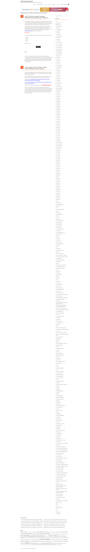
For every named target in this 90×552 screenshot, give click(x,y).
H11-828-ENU (58, 31)
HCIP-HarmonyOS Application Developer (62, 309)
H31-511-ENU (58, 152)
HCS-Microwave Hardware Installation (62, 443)
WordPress (34, 548)
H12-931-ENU (58, 70)
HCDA (57, 201)
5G (56, 21)
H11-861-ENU (58, 37)
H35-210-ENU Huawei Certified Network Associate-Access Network (36, 17)
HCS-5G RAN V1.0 (58, 435)
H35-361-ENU (58, 170)
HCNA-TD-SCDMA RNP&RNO (60, 361)
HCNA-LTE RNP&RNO (59, 353)
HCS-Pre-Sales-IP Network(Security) (61, 451)
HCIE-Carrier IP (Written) (60, 250)
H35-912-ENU (58, 197)
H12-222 (63, 532)
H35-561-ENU (58, 189)
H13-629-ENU (58, 91)
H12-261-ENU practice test (63, 534)
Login (58, 4)
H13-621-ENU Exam (59, 86)
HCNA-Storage (58, 359)
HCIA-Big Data (58, 219)
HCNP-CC (57, 379)
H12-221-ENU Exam (59, 45)
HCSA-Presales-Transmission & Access (62, 472)
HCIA (57, 207)
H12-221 (47, 532)
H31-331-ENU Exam (59, 145)
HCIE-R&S (57, 269)
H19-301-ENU (58, 98)
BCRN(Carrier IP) (58, 24)
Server (57, 505)
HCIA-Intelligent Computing (60, 232)
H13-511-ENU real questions (64, 537)
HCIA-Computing (58, 225)
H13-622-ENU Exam (59, 88)
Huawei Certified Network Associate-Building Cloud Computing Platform (44, 544)
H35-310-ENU (58, 163)
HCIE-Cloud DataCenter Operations (61, 255)
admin (27, 56)
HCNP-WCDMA (58, 413)
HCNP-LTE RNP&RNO (59, 395)
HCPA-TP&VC (58, 428)
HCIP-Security (58, 317)
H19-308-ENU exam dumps (46, 541)
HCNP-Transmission (59, 407)
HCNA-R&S (57, 356)
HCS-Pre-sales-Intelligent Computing (61, 448)
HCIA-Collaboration (59, 224)
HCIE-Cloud (58, 251)
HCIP (57, 279)
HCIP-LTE (57, 314)
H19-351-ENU (58, 121)
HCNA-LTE (57, 351)
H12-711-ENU (58, 62)
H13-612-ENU (58, 85)
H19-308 (34, 541)
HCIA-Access (58, 215)
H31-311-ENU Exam (59, 142)
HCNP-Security (58, 402)
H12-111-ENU (58, 40)
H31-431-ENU (58, 150)
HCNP (57, 369)
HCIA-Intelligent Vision (59, 233)
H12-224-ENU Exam (59, 50)
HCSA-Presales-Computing (60, 462)
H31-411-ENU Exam (59, 147)
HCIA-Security (58, 238)
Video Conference (59, 544)
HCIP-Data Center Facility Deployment (62, 297)
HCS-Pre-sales (58, 444)
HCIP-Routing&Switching (60, 316)
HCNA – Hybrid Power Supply (60, 327)
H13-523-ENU (58, 78)
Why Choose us (64, 4)
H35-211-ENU (58, 160)
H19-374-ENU (58, 122)
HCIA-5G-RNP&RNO (59, 214)
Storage (57, 508)
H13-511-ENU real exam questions (53, 537)
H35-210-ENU (36, 56)
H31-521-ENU (58, 153)
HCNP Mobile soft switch (60, 371)
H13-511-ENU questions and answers (39, 537)
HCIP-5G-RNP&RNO (59, 284)
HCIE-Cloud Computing (59, 253)
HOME (34, 4)
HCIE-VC (57, 276)
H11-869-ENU (58, 39)
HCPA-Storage (58, 426)
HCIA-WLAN (58, 245)
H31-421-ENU (58, 148)
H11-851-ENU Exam (59, 36)
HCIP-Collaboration (59, 296)
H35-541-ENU (58, 186)
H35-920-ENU (58, 199)
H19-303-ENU (58, 101)
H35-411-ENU (58, 171)
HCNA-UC (57, 364)
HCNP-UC (57, 408)
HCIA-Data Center (59, 227)
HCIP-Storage (58, 319)
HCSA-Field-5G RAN (59, 459)
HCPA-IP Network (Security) (60, 423)
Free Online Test (40, 4)
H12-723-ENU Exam (59, 67)
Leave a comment (29, 92)
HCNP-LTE (57, 394)
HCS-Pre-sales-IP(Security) (60, 453)
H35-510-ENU (58, 178)
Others (57, 503)
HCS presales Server (59, 433)
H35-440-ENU (58, 175)
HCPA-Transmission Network (60, 430)
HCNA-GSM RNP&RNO (59, 348)
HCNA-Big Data (58, 338)
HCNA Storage (44, 543)
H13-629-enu (61, 539)
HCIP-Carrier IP (58, 291)
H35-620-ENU (58, 191)
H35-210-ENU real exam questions (42, 58)
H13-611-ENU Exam (59, 83)
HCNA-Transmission (59, 363)
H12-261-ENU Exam (59, 52)
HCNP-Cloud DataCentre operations (61, 384)
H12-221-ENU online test (57, 532)
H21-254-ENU (58, 130)
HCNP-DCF (57, 386)
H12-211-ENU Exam (59, 42)
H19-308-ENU (58, 111)
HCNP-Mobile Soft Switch (60, 397)
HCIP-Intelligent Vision (59, 311)
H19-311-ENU (58, 116)
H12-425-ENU (58, 60)
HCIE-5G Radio (58, 248)
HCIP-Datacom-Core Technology (61, 308)
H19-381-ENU (58, 124)
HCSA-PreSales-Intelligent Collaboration (62, 464)
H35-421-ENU (58, 173)
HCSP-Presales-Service (59, 494)
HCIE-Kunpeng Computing (60, 268)
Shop (46, 4)
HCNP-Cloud (58, 382)
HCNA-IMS (57, 350)
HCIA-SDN (57, 237)
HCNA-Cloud (58, 341)
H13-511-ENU (58, 73)
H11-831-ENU (58, 32)
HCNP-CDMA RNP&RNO (60, 381)
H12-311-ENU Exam (59, 54)
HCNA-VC (57, 366)
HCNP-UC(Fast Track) (59, 410)
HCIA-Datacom (58, 230)
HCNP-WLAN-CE (58, 418)
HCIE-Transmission (59, 274)
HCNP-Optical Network (59, 399)
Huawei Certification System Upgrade (62, 500)
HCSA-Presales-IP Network (60, 467)
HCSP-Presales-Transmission (60, 497)
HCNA (40, 56)
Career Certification (59, 26)
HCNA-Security (58, 358)
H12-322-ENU (58, 57)
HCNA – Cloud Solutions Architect (61, 332)
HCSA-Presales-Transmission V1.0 (61, 474)
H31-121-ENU (58, 134)
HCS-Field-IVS (58, 436)
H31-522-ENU (58, 155)
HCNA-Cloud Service (59, 345)
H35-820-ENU (58, 194)
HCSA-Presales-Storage (59, 471)
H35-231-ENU (58, 161)
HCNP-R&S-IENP (53, 543)
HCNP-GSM (58, 389)
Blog (49, 4)
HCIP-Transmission (59, 321)
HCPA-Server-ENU (59, 425)
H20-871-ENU (58, 129)
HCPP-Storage (58, 431)
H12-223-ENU (34, 534)
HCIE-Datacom (58, 261)
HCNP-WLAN (58, 417)
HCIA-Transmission (59, 242)
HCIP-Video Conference (59, 322)
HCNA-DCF (57, 346)
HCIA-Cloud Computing (59, 220)
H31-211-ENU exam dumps (60, 541)
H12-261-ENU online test (54, 534)
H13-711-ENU (58, 93)
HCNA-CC (57, 340)
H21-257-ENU (58, 132)
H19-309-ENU (58, 114)
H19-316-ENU (58, 119)
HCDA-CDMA (58, 206)
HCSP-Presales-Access (59, 484)
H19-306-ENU (58, 104)
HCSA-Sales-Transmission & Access (61, 480)
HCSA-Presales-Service (59, 469)
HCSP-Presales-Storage (59, 495)
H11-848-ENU (58, 34)
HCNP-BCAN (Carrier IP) (59, 374)
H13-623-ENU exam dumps (54, 539)
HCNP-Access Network (59, 372)
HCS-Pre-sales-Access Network (60, 446)
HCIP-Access (58, 286)
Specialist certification (59, 507)
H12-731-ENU (58, 68)
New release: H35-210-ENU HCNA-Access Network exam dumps (36, 68)
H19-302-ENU (58, 99)
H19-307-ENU (58, 106)
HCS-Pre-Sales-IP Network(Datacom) (61, 449)
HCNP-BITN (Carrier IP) (59, 377)
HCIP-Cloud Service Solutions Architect (62, 294)
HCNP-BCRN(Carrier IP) (59, 376)
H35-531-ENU (58, 184)
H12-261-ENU (46, 534)
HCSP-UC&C (58, 498)
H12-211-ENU (23, 532)
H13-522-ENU (58, 75)
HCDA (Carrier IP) (58, 202)
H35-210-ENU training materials (45, 59)
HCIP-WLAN (58, 324)
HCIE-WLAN (58, 278)
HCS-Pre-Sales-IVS (59, 454)
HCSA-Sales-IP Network (59, 477)
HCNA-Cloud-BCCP (33, 543)
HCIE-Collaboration (59, 258)
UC (56, 510)
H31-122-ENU (58, 135)
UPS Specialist (58, 513)
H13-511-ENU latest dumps (28, 537)
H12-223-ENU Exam (59, 49)
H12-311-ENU (47, 536)
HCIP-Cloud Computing (59, 292)
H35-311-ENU (58, 166)
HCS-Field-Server (58, 438)
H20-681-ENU (58, 127)
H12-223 (28, 534)
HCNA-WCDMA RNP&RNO (60, 368)
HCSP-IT (57, 482)
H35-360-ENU (58, 168)
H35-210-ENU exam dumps (35, 57)
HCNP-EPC (57, 387)
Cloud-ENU (57, 27)
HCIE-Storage (58, 273)
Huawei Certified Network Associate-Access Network (42, 60)
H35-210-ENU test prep (36, 59)
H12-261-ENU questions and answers (33, 536)
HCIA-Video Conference (59, 243)
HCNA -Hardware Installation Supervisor (62, 329)
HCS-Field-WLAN (58, 441)
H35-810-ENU (58, 193)
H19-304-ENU (58, 103)
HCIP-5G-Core (58, 281)
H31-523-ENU (58, 157)
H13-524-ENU (58, 80)
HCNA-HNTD (39, 543)
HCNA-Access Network (45, 56)
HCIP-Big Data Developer (60, 289)
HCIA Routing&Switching (60, 209)
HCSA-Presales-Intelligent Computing (62, 466)
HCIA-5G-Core (58, 212)
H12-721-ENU (58, 63)
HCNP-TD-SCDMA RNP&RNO (60, 405)
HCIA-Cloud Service (59, 222)
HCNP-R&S (57, 400)
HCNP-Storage (58, 404)
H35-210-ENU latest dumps (45, 57)
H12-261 (39, 534)
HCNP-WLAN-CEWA (59, 420)
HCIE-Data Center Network (60, 260)
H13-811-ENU (58, 94)
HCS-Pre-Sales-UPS (59, 456)
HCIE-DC (57, 263)
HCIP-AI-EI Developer (59, 287)
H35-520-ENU (58, 181)
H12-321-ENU (58, 55)
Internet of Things (59, 502)
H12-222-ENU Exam (59, 47)
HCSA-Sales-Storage (59, 479)
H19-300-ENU (58, 96)
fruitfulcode (27, 548)
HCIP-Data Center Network (60, 299)
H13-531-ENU (58, 81)
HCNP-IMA (57, 392)
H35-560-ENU (58, 188)
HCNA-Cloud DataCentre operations (61, 343)
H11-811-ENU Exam (59, 29)
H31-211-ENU (58, 140)
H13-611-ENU (45, 539)
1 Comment (28, 61)
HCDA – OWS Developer (59, 204)
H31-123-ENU (58, 139)
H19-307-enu (31, 541)
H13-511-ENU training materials (34, 539)
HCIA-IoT (57, 235)
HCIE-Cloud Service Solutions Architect (62, 256)
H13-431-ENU (58, 72)
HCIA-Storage (58, 240)
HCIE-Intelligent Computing (60, 266)
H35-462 (57, 176)
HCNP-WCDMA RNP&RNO (60, 415)
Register (53, 4)
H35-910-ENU (58, 196)
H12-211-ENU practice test (39, 532)
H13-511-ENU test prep (25, 539)
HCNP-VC (57, 412)
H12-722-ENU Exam (59, 65)
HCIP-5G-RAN (58, 282)
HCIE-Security (58, 271)
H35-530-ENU (58, 183)
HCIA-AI (57, 217)
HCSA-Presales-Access (59, 461)
